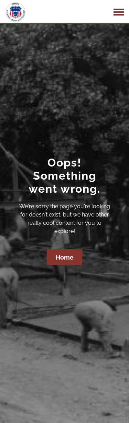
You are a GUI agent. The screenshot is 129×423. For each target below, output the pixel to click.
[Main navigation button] (119, 12)
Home (65, 257)
